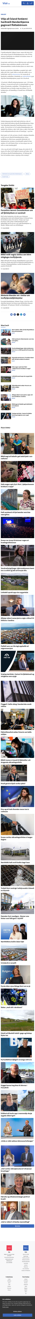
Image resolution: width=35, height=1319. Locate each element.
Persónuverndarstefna (9, 1257)
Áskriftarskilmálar (26, 1261)
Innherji (25, 1279)
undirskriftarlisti (27, 76)
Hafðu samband (25, 1258)
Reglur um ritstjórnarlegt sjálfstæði (9, 1255)
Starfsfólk (26, 1263)
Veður (26, 1286)
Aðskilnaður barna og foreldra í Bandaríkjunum (12, 173)
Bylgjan (25, 1288)
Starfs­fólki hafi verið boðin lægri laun (15, 862)
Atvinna (25, 1282)
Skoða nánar (5, 1307)
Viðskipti (9, 1281)
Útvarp (9, 1290)
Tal (25, 1293)
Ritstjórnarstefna (25, 1259)
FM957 (25, 1290)
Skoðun (9, 1286)
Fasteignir (26, 1281)
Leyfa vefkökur (17, 1315)
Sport (9, 1282)
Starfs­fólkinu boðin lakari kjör (12, 942)
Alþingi (27, 173)
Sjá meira (17, 1226)
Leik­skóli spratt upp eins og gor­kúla (22, 376)
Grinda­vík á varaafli (8, 963)
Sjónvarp (9, 1288)
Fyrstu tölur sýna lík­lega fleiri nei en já (15, 986)
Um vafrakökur (26, 1268)
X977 (26, 1291)
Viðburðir (26, 1284)
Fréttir (9, 1279)
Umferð (25, 1265)
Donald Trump (5, 176)
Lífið (9, 1284)
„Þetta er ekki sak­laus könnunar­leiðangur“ (17, 1141)
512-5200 (27, 1254)
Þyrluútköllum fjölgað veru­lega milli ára (16, 1060)
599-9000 (10, 1262)
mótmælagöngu (16, 74)
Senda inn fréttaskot (26, 1270)
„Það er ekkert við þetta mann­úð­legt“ (15, 1222)
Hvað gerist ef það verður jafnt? (13, 784)
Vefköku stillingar (17, 1311)
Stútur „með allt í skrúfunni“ (12, 1007)
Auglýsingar (25, 1256)
